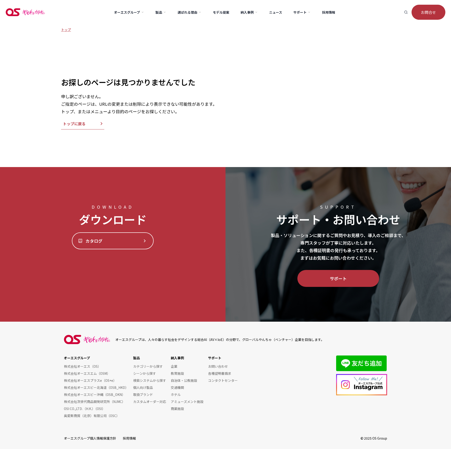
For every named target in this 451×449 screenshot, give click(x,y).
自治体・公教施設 (184, 380)
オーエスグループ (77, 357)
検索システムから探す (149, 380)
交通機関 (177, 387)
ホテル (176, 394)
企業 (174, 366)
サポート (338, 278)
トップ (66, 29)
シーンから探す (144, 373)
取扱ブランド (143, 394)
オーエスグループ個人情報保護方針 (90, 438)
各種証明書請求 (219, 373)
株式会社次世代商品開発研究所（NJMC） (94, 401)
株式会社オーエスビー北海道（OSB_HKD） (96, 387)
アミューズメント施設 (187, 401)
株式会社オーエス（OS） (82, 366)
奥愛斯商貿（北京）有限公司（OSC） (92, 415)
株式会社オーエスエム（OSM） (87, 373)
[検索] (406, 12)
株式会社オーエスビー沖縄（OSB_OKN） (94, 394)
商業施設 (177, 408)
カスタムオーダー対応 (149, 401)
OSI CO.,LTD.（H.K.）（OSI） (84, 408)
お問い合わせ (218, 366)
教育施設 (177, 373)
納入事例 (177, 357)
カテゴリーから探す (148, 366)
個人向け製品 (143, 387)
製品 (136, 357)
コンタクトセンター (223, 380)
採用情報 (129, 438)
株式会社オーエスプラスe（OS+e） (90, 380)
